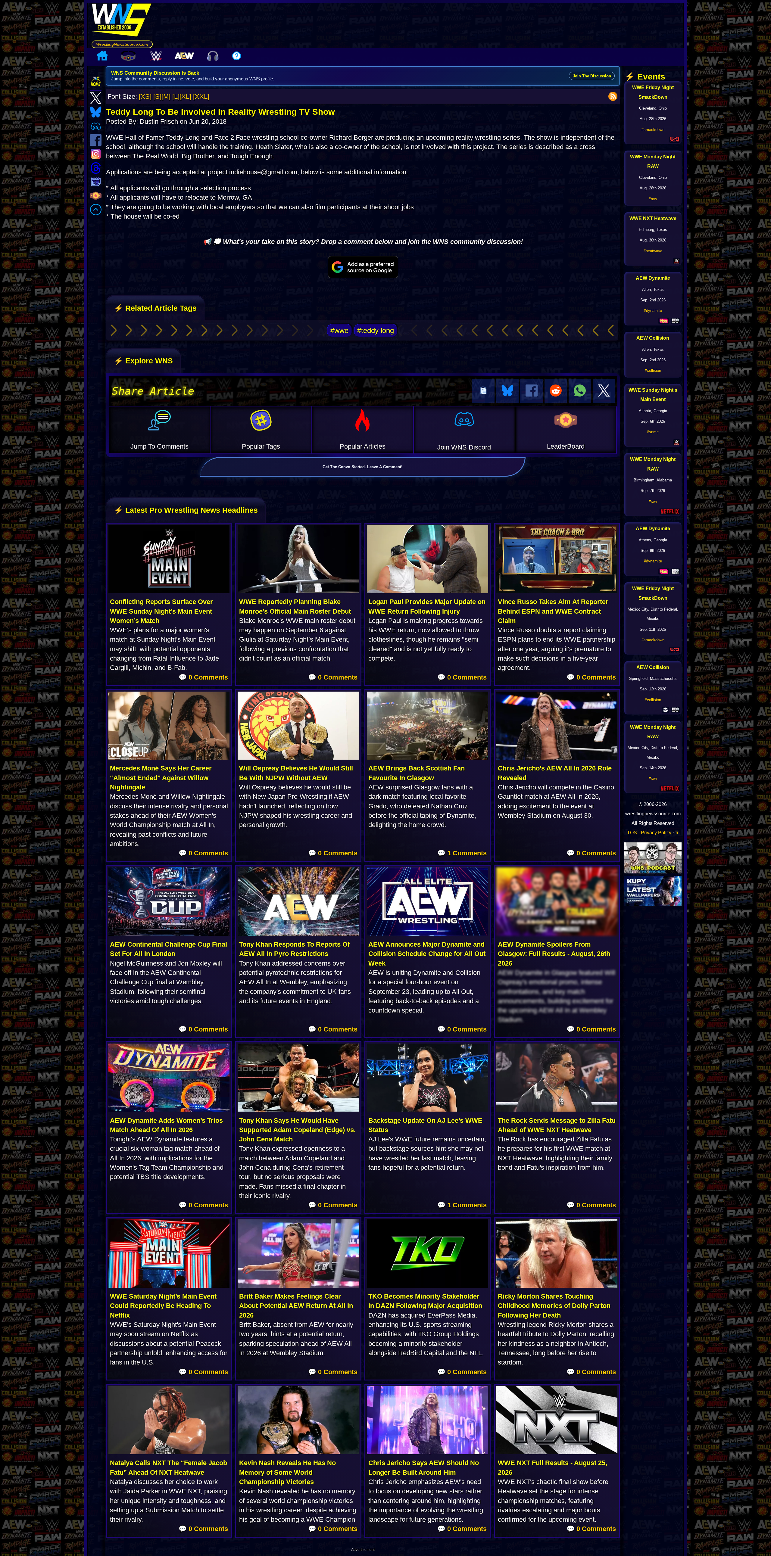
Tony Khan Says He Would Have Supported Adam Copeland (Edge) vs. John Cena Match (297, 1130)
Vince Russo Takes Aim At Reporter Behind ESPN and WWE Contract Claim (553, 611)
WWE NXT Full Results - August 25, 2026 (552, 1467)
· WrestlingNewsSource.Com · (122, 44)
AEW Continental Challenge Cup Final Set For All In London (168, 949)
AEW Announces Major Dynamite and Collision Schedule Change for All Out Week (426, 954)
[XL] (185, 96)
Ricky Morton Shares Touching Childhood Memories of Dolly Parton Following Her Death (554, 1306)
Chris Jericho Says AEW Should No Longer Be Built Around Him (423, 1467)
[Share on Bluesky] (507, 391)
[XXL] (201, 96)
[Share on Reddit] (556, 391)
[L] (175, 96)
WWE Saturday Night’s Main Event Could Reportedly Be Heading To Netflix (163, 1306)
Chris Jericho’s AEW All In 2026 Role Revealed (555, 772)
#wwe (339, 330)
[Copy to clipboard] (483, 391)
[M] (165, 96)
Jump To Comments (159, 446)
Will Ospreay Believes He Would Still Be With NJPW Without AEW (296, 772)
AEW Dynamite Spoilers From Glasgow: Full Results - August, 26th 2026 (554, 954)
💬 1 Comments (462, 853)
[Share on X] (604, 391)
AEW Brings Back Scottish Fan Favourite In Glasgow (416, 772)
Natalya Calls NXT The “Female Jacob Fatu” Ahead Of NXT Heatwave (168, 1467)
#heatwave (653, 251)
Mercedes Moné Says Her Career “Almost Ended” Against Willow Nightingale (161, 777)
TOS (632, 832)
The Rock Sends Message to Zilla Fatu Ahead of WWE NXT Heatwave (557, 1125)
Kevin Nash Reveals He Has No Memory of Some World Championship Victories (287, 1472)
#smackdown (652, 129)
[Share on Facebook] (531, 391)
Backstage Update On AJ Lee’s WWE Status (425, 1125)
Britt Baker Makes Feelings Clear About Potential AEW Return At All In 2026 (296, 1306)
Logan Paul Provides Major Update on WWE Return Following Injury (426, 606)
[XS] (145, 96)
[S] (157, 96)
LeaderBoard (566, 446)
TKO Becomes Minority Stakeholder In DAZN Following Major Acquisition (425, 1301)
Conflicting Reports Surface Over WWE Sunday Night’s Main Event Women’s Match (161, 611)
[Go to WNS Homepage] (122, 21)
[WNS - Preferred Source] (363, 267)
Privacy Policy (656, 832)
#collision (653, 370)
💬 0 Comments (203, 677)
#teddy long (375, 330)
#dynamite (653, 310)
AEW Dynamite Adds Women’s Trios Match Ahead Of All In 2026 (166, 1125)
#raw (653, 199)
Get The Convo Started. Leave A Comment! (362, 467)
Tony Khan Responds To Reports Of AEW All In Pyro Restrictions (294, 949)
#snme (653, 432)
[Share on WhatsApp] (580, 391)
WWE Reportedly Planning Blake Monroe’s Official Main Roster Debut (295, 606)
